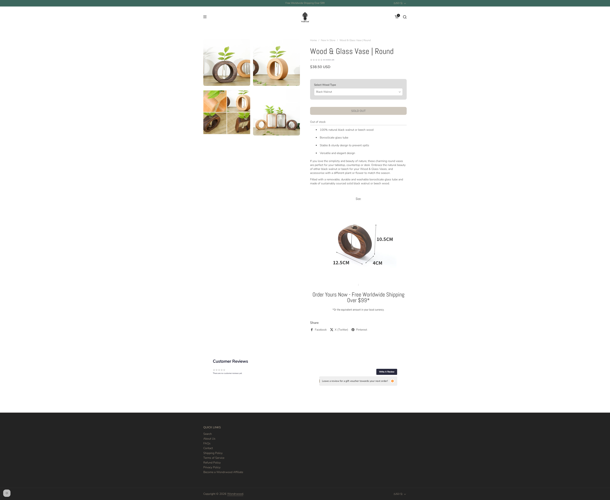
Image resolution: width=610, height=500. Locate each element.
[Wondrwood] (305, 16)
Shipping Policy (213, 453)
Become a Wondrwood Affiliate (223, 472)
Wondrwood (235, 494)
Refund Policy (212, 462)
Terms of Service (213, 458)
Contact (208, 448)
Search (207, 434)
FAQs (206, 443)
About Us (209, 439)
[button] (405, 17)
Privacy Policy (211, 467)
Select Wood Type (325, 85)
